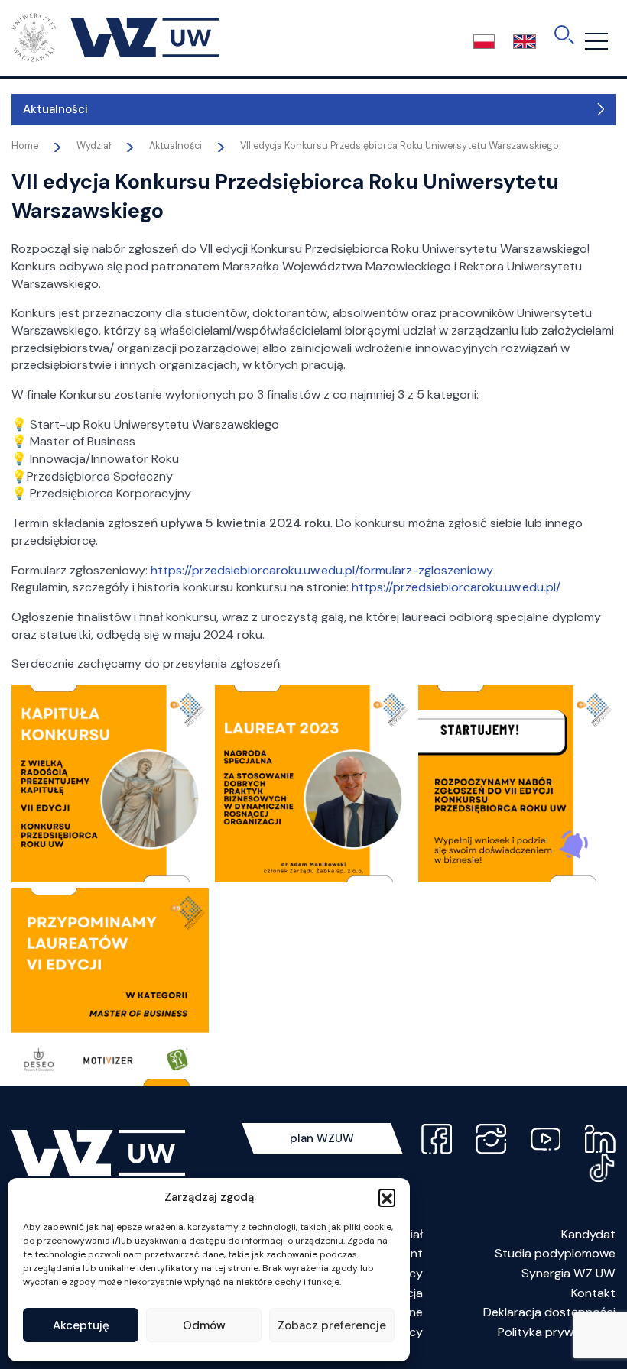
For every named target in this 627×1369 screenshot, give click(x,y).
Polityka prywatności (557, 1332)
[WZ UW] (115, 37)
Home (24, 146)
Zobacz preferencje (332, 1325)
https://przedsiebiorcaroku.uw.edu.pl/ (456, 587)
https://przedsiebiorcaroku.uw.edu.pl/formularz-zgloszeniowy (322, 570)
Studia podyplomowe (555, 1253)
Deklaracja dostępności (549, 1312)
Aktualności (55, 109)
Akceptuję (81, 1325)
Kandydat (588, 1234)
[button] (387, 1197)
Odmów (204, 1325)
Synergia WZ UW (568, 1273)
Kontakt (593, 1293)
